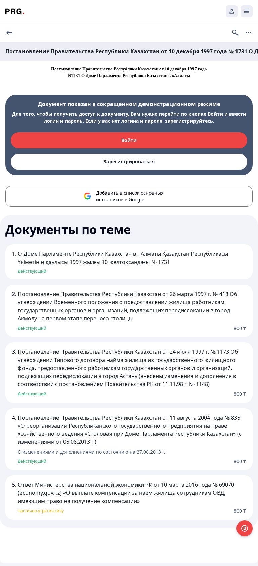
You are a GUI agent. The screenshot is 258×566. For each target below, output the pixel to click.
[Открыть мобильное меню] (247, 11)
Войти (129, 140)
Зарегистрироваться (129, 161)
